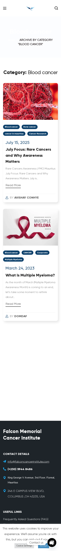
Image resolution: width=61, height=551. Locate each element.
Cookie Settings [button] (24, 545)
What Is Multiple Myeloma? (30, 275)
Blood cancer (11, 127)
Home (11, 40)
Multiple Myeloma (13, 259)
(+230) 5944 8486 (20, 469)
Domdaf (20, 316)
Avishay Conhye (26, 197)
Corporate (42, 252)
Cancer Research (37, 134)
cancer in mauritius (14, 134)
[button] (56, 8)
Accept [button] (43, 545)
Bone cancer (29, 127)
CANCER (27, 252)
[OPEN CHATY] (51, 542)
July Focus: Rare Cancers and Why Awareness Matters (28, 155)
